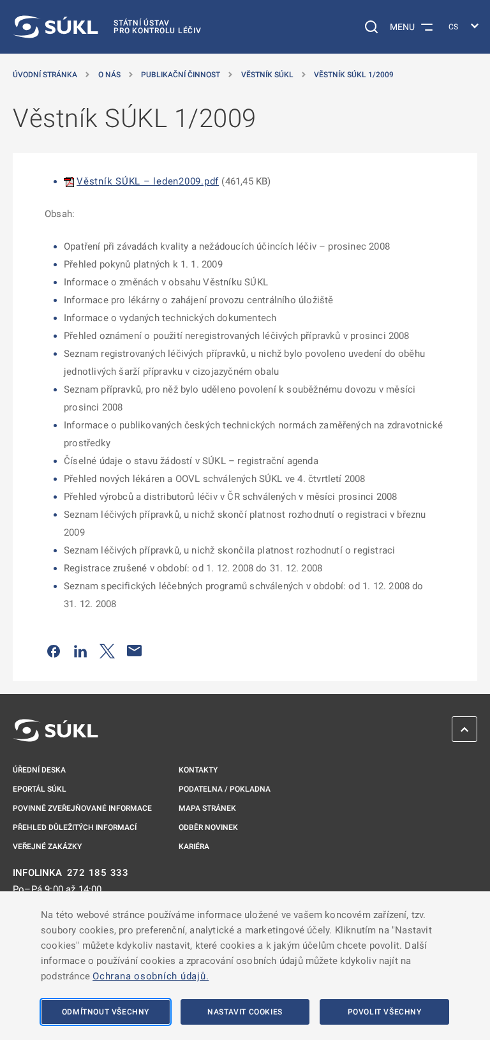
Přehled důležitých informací (75, 827)
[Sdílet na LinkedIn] (80, 650)
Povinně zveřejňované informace (82, 808)
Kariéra (194, 846)
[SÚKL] (55, 730)
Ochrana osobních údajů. (151, 976)
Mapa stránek (207, 808)
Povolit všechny (385, 1011)
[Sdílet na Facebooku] (54, 650)
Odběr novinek (208, 827)
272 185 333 (98, 873)
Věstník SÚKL (267, 74)
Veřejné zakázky (47, 846)
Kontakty (198, 769)
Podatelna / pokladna (225, 789)
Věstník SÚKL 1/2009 (354, 74)
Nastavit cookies (245, 1011)
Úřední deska (39, 769)
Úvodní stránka (45, 74)
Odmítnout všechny (105, 1011)
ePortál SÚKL (39, 789)
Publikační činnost (180, 74)
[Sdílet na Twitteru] (107, 650)
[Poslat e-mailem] (135, 650)
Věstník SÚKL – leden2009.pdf (148, 181)
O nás (109, 74)
